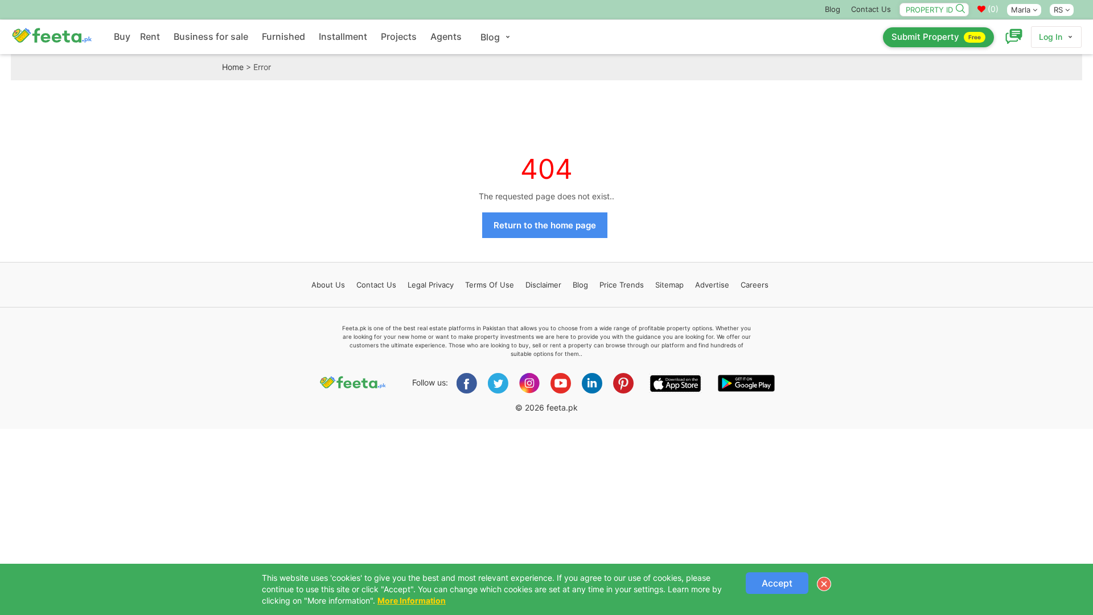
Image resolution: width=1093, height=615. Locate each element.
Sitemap (669, 284)
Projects (399, 36)
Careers (755, 284)
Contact (376, 284)
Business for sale (211, 36)
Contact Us (871, 9)
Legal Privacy (431, 284)
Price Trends (621, 284)
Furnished (283, 36)
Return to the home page (545, 225)
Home (233, 67)
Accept (777, 583)
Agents (446, 36)
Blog (832, 9)
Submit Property (936, 36)
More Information (411, 600)
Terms (489, 284)
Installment (343, 36)
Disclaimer (543, 284)
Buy (122, 36)
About (328, 284)
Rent (150, 36)
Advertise (712, 284)
